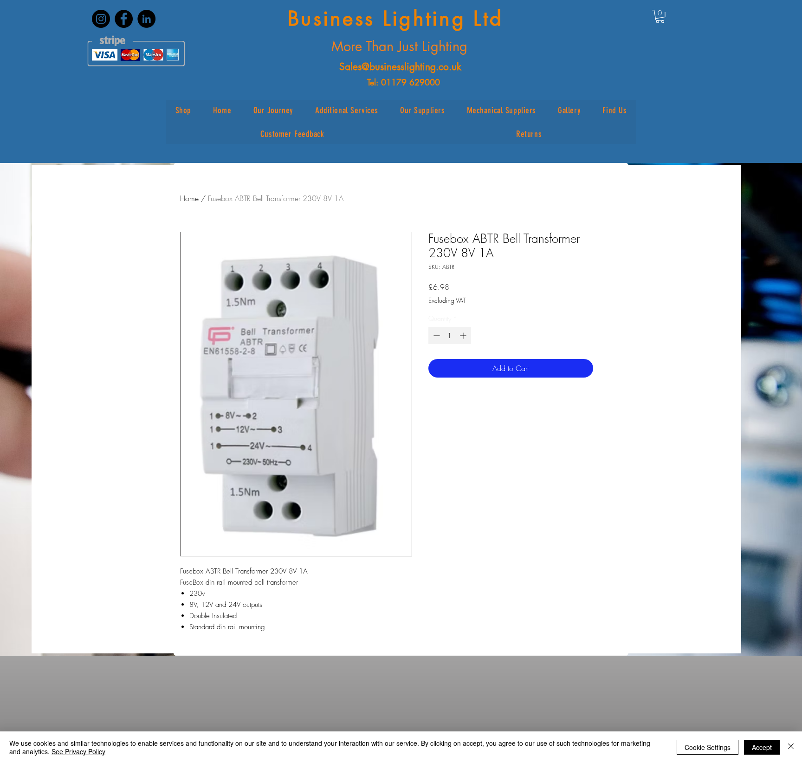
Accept (762, 747)
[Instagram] (101, 19)
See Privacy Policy (78, 751)
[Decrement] (435, 335)
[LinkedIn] (146, 19)
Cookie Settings (708, 747)
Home (189, 198)
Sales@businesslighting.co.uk (400, 66)
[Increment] (464, 335)
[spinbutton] (449, 335)
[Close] (790, 747)
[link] (660, 16)
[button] (183, 110)
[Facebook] (124, 19)
